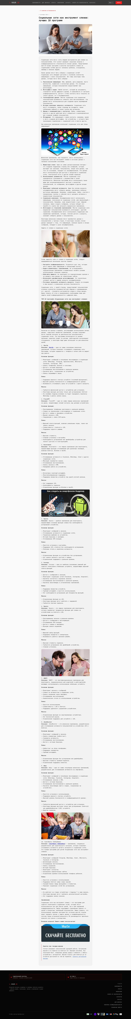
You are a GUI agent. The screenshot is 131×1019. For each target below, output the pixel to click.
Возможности (36, 2)
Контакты (92, 2)
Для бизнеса (46, 2)
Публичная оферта (116, 1007)
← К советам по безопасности (47, 10)
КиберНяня (60, 2)
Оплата (53, 2)
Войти (118, 2)
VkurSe (51, 347)
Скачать (68, 2)
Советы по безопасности (80, 2)
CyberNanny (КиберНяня (57, 844)
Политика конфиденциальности (113, 1004)
